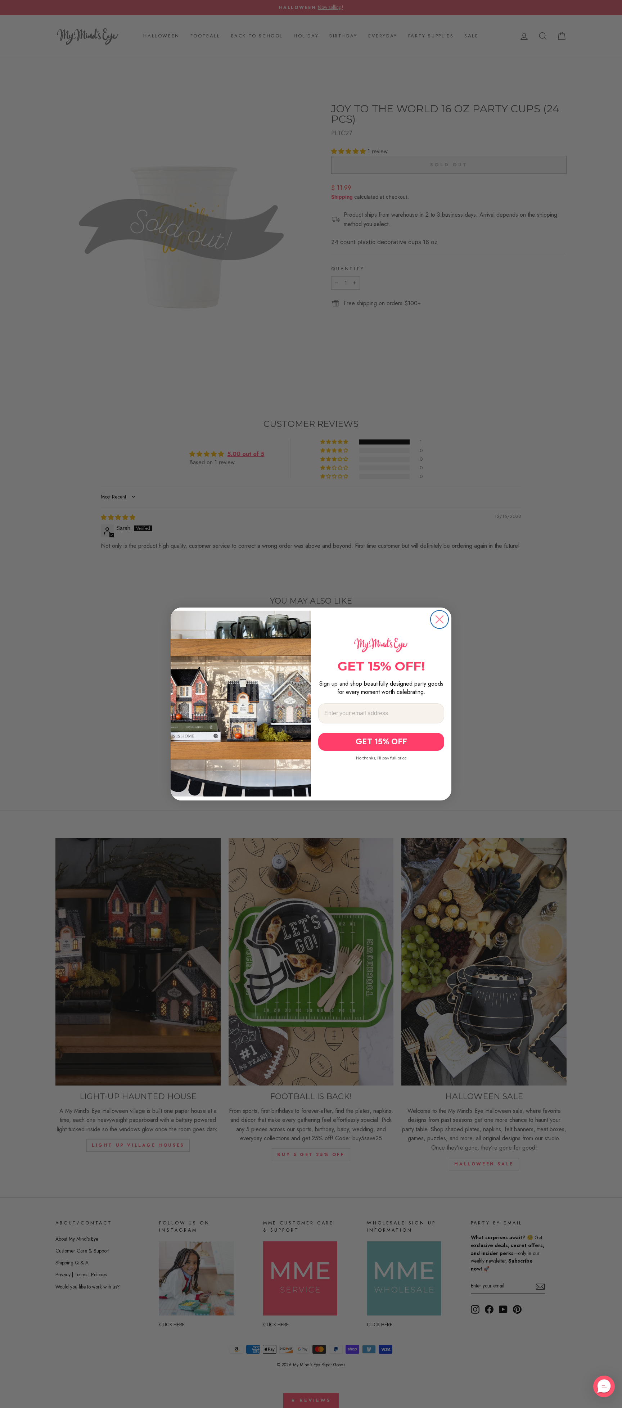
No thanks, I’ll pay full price (381, 758)
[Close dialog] (440, 619)
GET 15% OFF (381, 741)
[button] (604, 1386)
